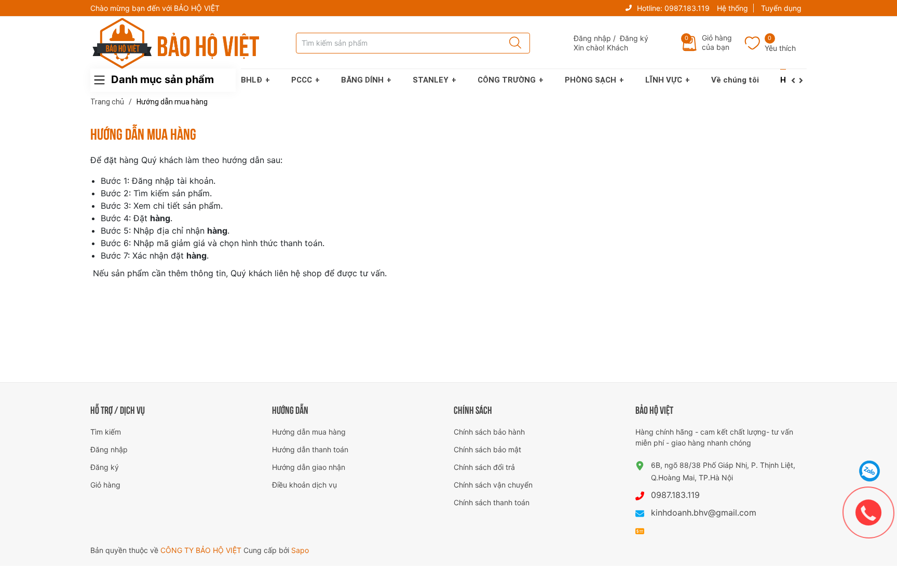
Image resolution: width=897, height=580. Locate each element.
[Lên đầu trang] (870, 445)
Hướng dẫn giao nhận (308, 467)
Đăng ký (634, 38)
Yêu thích (780, 48)
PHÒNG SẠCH (590, 80)
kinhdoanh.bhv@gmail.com (703, 512)
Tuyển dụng (781, 8)
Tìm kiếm (105, 431)
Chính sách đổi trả (484, 467)
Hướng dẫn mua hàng (309, 431)
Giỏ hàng (105, 484)
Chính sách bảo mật (487, 449)
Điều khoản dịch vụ (304, 484)
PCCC (301, 80)
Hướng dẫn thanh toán (310, 449)
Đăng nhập (592, 38)
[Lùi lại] (795, 80)
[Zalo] (869, 471)
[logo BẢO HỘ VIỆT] (176, 43)
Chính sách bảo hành (489, 431)
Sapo (300, 550)
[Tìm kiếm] (511, 43)
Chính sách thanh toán (491, 502)
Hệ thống (732, 8)
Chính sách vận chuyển (493, 484)
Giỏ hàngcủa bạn (717, 42)
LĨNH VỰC (663, 80)
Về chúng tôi (735, 80)
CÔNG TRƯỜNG (507, 80)
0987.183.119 (687, 8)
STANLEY (430, 80)
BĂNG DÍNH (362, 80)
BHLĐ (251, 80)
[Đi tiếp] (803, 80)
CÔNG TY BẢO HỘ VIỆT (201, 550)
